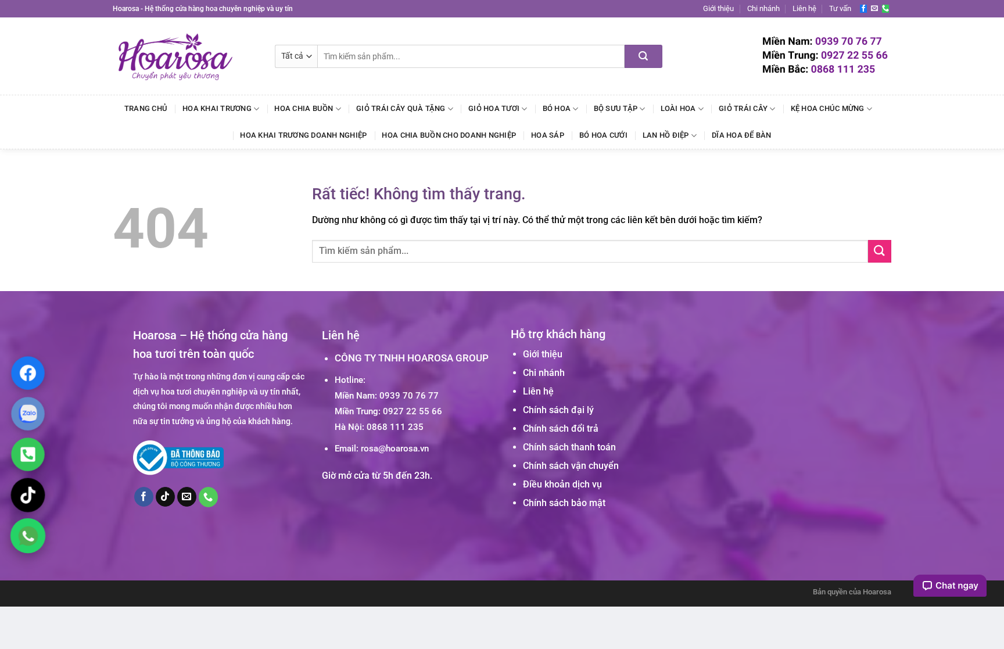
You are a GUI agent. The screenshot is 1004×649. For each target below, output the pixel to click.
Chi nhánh (763, 8)
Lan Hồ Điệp (666, 135)
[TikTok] (28, 494)
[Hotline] (27, 454)
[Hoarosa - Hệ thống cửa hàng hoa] (185, 56)
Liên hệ (804, 8)
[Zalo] (27, 413)
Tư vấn (840, 8)
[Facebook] (27, 373)
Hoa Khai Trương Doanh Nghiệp (303, 135)
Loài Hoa (678, 108)
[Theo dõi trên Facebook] (863, 9)
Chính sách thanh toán (569, 447)
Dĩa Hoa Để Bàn (742, 135)
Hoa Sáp (547, 135)
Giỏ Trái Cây (743, 108)
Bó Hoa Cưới (603, 135)
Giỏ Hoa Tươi (493, 108)
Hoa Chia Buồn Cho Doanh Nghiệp (449, 135)
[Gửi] (643, 56)
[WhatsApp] (28, 535)
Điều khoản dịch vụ (562, 484)
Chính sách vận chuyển (571, 465)
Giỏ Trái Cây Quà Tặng (400, 108)
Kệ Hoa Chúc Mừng (828, 108)
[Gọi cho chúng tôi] (885, 9)
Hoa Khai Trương (217, 108)
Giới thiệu (718, 8)
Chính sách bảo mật (564, 502)
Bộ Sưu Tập (616, 108)
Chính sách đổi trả (560, 428)
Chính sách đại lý (558, 409)
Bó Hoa (557, 108)
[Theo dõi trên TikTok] (165, 497)
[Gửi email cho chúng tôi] (874, 9)
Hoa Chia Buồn (303, 108)
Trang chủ (145, 108)
